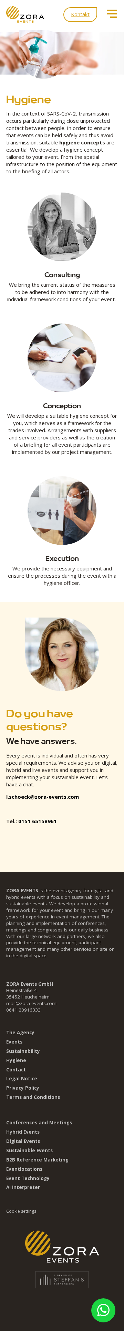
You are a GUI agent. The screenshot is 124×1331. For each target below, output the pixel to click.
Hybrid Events (23, 1132)
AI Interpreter (23, 1187)
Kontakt (80, 14)
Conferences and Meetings (39, 1123)
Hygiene (16, 1060)
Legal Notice (21, 1079)
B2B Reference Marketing (37, 1160)
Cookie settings (21, 1211)
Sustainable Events (29, 1150)
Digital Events (23, 1141)
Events (14, 1042)
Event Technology (28, 1178)
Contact (16, 1070)
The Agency (20, 1032)
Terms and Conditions (33, 1097)
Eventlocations (24, 1169)
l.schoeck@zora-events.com (42, 796)
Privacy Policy (22, 1088)
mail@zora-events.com (31, 1003)
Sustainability (23, 1051)
